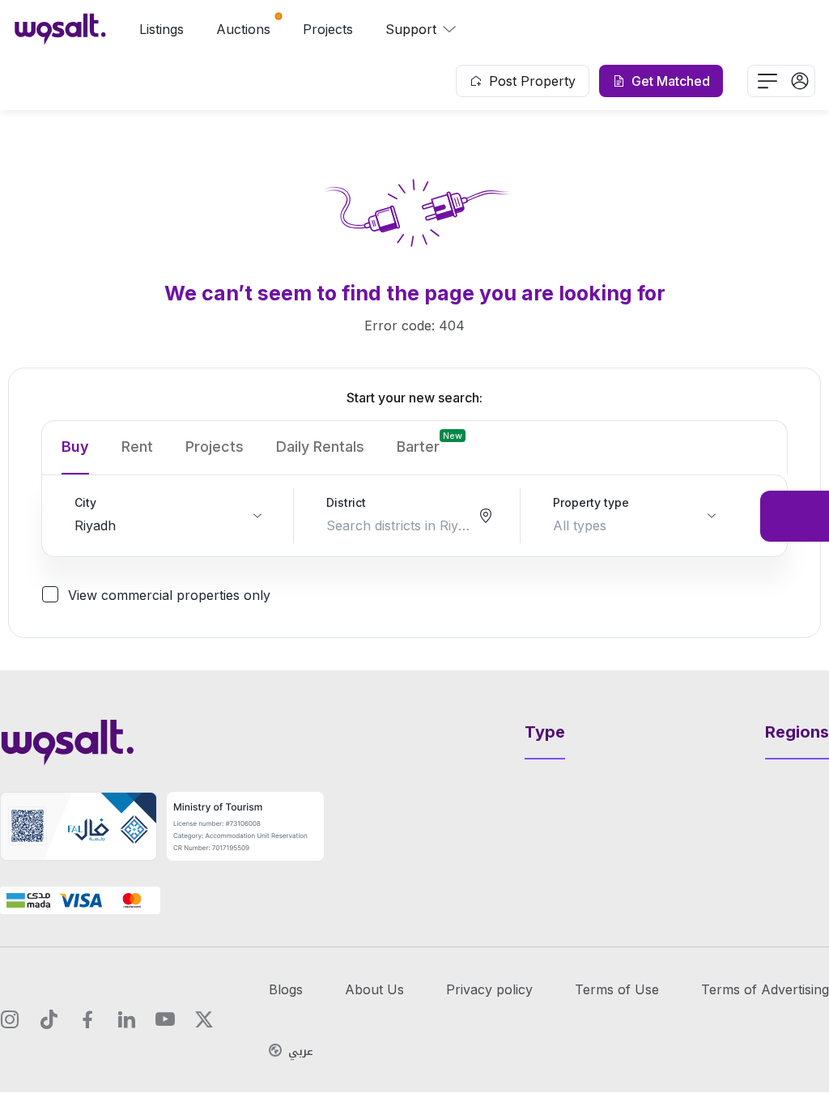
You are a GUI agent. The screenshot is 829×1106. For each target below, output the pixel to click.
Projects (328, 29)
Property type (591, 502)
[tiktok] (48, 1019)
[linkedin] (126, 1019)
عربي (300, 1052)
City (85, 502)
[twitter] (204, 1019)
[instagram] (9, 1019)
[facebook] (87, 1019)
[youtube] (165, 1019)
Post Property (532, 81)
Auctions (243, 29)
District (346, 502)
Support (410, 29)
